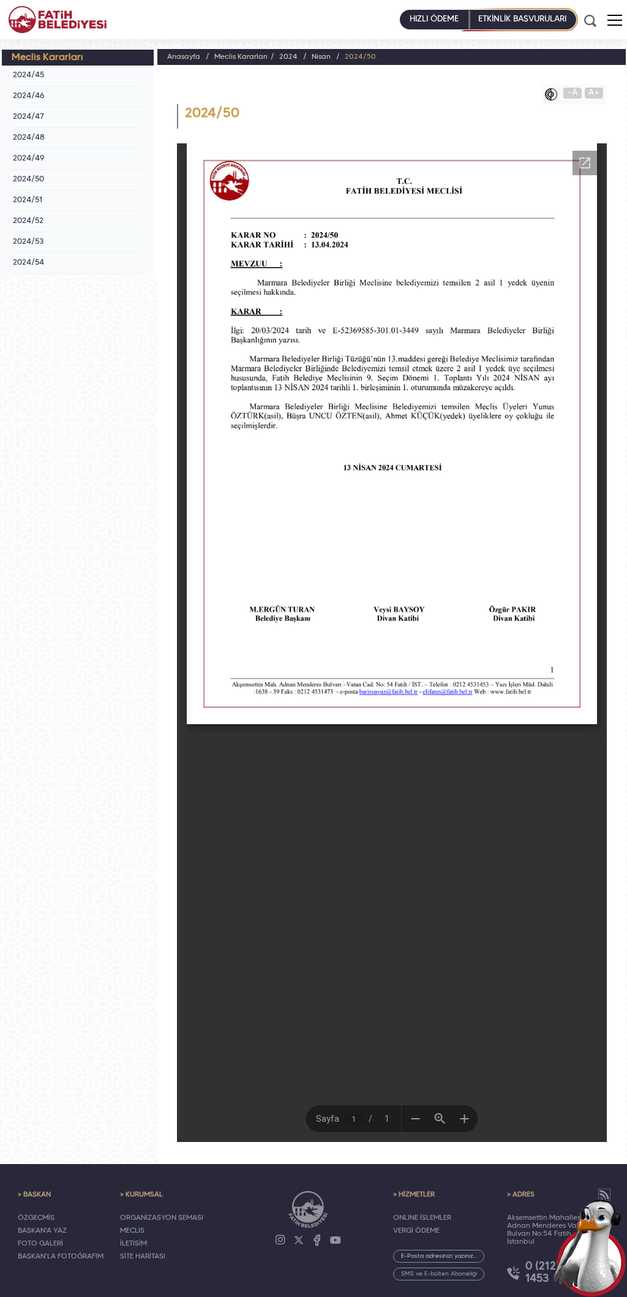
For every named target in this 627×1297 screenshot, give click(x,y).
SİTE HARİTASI (142, 1257)
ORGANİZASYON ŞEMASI (161, 1218)
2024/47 (28, 117)
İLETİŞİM (133, 1244)
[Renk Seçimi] (554, 94)
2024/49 (29, 158)
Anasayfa (183, 57)
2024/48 (29, 138)
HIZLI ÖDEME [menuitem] (434, 19)
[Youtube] (335, 1240)
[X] (299, 1240)
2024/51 (28, 200)
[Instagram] (280, 1240)
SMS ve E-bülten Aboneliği (439, 1274)
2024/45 (28, 75)
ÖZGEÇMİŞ (36, 1218)
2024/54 (28, 263)
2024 (288, 57)
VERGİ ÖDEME (416, 1231)
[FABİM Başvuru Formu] (591, 1245)
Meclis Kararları (241, 57)
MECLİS (132, 1231)
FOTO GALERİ (40, 1244)
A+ (593, 93)
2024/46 (29, 96)
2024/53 (28, 242)
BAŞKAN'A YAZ (42, 1231)
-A (573, 93)
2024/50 (28, 179)
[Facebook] (317, 1240)
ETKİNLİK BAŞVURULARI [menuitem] (522, 19)
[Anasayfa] (58, 19)
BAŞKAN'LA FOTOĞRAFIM (60, 1257)
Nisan (321, 57)
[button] (614, 20)
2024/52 (28, 221)
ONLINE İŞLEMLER (422, 1218)
